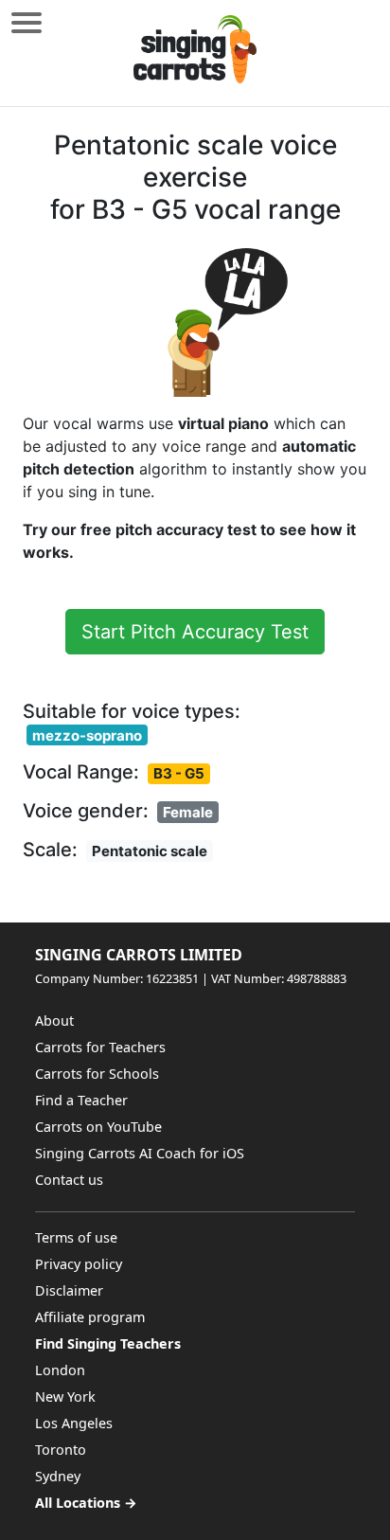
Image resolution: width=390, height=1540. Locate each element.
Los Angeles (74, 1423)
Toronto (60, 1450)
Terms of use (76, 1237)
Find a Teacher (81, 1100)
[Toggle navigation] (26, 22)
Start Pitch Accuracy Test (195, 631)
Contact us (69, 1180)
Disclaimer (69, 1290)
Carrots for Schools (97, 1074)
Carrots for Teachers (100, 1047)
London (60, 1370)
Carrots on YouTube (98, 1127)
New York (65, 1397)
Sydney (57, 1476)
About (54, 1021)
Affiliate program (90, 1317)
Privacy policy (78, 1264)
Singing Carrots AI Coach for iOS (139, 1153)
